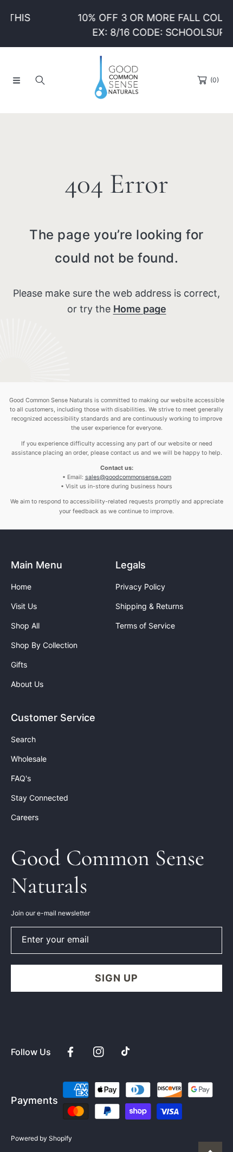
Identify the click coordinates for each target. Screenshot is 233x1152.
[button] (16, 80)
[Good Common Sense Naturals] (116, 80)
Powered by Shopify (41, 1138)
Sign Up (116, 978)
